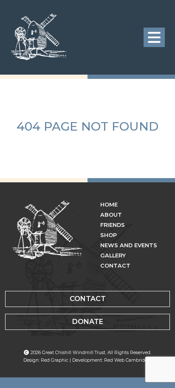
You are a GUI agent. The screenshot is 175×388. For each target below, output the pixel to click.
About (111, 215)
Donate (87, 322)
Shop (108, 235)
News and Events (128, 245)
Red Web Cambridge (127, 360)
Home (109, 204)
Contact (115, 265)
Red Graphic (54, 360)
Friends (112, 225)
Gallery (113, 255)
